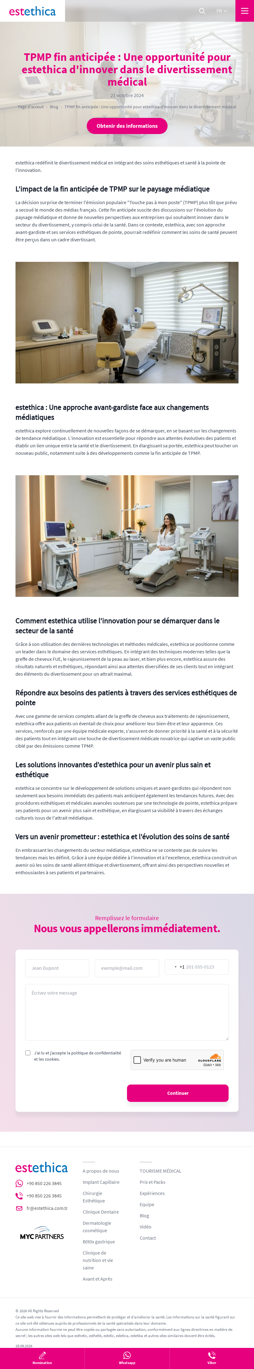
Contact (148, 1238)
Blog (54, 106)
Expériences (152, 1193)
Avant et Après (97, 1279)
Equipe (147, 1204)
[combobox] (175, 967)
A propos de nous (101, 1171)
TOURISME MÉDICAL (161, 1171)
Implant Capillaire (101, 1182)
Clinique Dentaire (101, 1212)
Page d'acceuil (31, 106)
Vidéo (145, 1227)
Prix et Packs (152, 1182)
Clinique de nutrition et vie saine (98, 1260)
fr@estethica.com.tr (47, 1208)
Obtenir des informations (127, 126)
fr (219, 11)
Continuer (178, 1093)
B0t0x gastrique (99, 1242)
